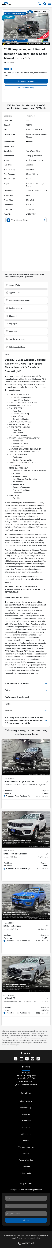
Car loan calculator (26, 1147)
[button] (39, 3)
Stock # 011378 (9, 995)
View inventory (26, 1101)
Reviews (26, 1140)
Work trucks (25, 1108)
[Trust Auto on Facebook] (15, 1058)
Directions (26, 1167)
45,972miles (43, 785)
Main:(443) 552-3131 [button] (27, 1081)
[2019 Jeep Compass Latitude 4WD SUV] (26, 902)
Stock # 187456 (9, 778)
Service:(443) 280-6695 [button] (27, 1085)
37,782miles (43, 1001)
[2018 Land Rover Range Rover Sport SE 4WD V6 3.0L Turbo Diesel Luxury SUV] (26, 757)
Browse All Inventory (26, 81)
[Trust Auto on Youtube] (20, 1058)
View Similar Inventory (26, 88)
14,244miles (43, 857)
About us (26, 1114)
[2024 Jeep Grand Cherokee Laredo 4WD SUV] (26, 829)
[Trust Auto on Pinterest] (31, 1058)
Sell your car (26, 1134)
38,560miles (43, 929)
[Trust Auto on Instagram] (26, 1058)
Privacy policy (26, 1173)
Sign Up (26, 1220)
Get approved (26, 1121)
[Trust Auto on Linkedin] (37, 1058)
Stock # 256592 (9, 851)
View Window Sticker (19, 220)
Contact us (26, 1127)
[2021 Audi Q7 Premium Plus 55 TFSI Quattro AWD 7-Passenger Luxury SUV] (26, 974)
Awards (26, 1153)
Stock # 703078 (9, 923)
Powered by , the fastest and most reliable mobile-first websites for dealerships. (26, 1236)
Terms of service (26, 1160)
